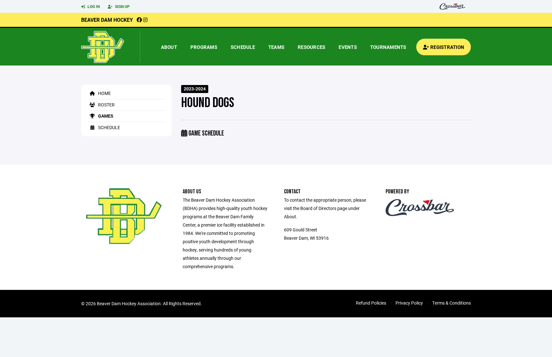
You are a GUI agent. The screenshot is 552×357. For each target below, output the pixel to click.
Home (104, 93)
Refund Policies (371, 303)
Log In (93, 6)
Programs (203, 47)
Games (105, 116)
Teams (276, 47)
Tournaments (388, 47)
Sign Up (122, 6)
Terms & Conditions (451, 303)
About (169, 47)
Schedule (243, 47)
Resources (311, 47)
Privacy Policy (409, 303)
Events (348, 47)
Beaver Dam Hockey (107, 19)
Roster (106, 105)
